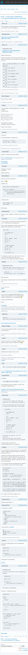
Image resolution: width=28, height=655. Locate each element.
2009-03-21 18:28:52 (23, 44)
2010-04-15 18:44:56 (23, 326)
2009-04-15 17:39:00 (23, 105)
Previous (6, 21)
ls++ (2, 371)
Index (2, 9)
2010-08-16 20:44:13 (23, 565)
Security (20, 2)
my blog (3, 360)
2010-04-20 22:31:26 (23, 338)
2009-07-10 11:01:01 (23, 132)
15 (25, 21)
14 (22, 21)
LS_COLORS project (8, 371)
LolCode (12, 527)
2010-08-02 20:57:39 (23, 499)
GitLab (15, 2)
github (2, 288)
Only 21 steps (13, 323)
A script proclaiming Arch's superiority (14, 18)
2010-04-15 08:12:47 (23, 261)
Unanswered (24, 12)
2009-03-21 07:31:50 (23, 34)
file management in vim (18, 371)
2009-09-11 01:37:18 (23, 151)
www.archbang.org (5, 323)
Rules (5, 9)
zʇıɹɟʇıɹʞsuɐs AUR (5, 389)
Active (19, 12)
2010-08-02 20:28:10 (23, 447)
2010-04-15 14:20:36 (23, 291)
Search (8, 9)
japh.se (10, 372)
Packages (7, 2)
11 (15, 21)
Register (13, 9)
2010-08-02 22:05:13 (23, 505)
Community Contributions (14, 16)
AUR (24, 2)
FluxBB (25, 650)
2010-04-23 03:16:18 (23, 395)
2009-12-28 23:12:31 (23, 175)
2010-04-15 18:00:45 (23, 314)
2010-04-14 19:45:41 (23, 218)
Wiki (12, 2)
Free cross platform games (7, 157)
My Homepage (4, 161)
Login (17, 9)
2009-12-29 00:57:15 (23, 211)
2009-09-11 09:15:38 (23, 166)
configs (6, 372)
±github (5, 633)
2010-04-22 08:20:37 (23, 375)
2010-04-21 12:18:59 (23, 363)
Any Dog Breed (4, 163)
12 (17, 21)
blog (2, 633)
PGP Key (3, 562)
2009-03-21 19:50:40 (23, 96)
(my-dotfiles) (4, 305)
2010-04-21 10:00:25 (23, 348)
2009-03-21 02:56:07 (23, 23)
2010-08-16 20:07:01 (23, 540)
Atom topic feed (23, 648)
